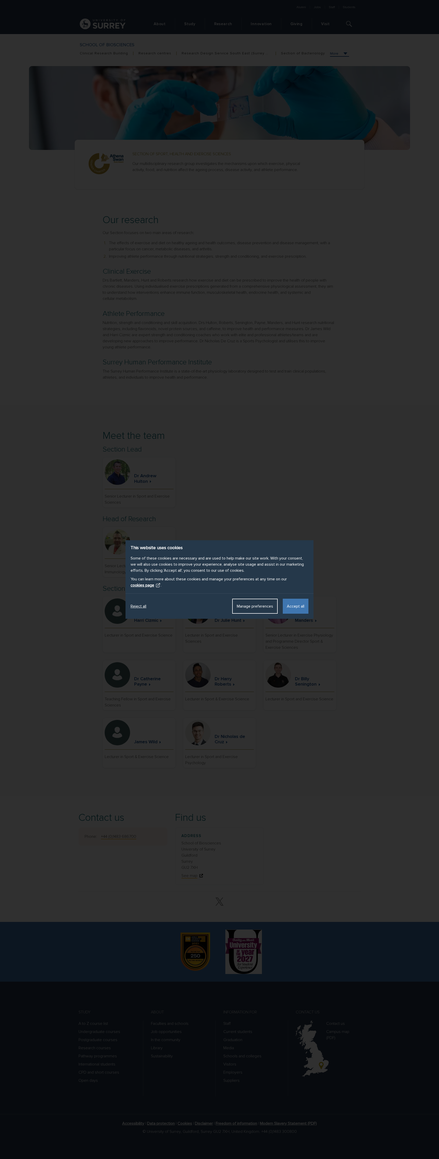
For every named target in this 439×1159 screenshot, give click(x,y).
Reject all (138, 606)
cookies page (142, 585)
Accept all (295, 606)
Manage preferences (255, 606)
